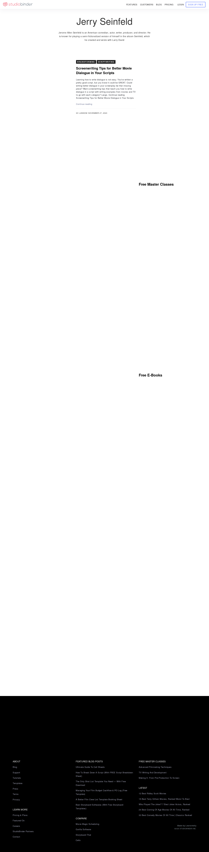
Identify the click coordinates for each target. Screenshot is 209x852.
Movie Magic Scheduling (87, 824)
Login (180, 4)
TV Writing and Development (152, 772)
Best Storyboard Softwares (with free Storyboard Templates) (99, 806)
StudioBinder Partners (23, 831)
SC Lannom (81, 113)
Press (15, 788)
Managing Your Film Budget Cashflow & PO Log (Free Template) (101, 792)
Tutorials (17, 777)
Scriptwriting (106, 62)
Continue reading (84, 104)
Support (16, 772)
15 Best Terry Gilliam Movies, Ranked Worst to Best (164, 798)
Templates (18, 783)
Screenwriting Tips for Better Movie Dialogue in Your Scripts (104, 70)
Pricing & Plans (20, 815)
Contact (16, 836)
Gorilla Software (83, 829)
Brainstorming (86, 62)
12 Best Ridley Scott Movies (152, 793)
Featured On (19, 820)
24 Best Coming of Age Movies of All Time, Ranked (164, 809)
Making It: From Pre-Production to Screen (159, 777)
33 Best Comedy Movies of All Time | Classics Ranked (165, 815)
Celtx (78, 840)
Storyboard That (83, 834)
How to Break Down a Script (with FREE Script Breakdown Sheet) (104, 774)
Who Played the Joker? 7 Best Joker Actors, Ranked (164, 804)
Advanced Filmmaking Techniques (155, 767)
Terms (16, 794)
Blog (15, 767)
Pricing (169, 4)
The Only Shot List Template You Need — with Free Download (101, 783)
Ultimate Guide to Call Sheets (90, 767)
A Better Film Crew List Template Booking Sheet (99, 799)
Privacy (16, 799)
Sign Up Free (195, 4)
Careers (16, 825)
